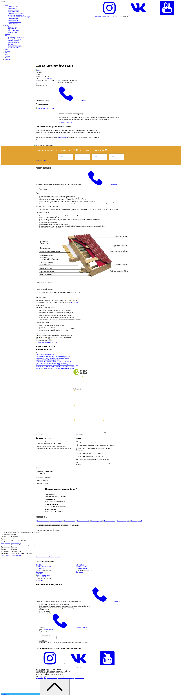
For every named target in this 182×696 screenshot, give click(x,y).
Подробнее (39, 572)
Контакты (8, 59)
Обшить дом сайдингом (16, 37)
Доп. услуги (74, 302)
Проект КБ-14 (82, 568)
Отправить (43, 640)
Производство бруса (15, 46)
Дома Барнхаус (13, 18)
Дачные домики (13, 10)
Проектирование (13, 47)
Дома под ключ (13, 6)
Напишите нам (6, 694)
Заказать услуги (7, 34)
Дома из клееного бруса (16, 15)
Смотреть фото (5, 543)
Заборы (10, 44)
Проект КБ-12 (41, 568)
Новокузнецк (99, 16)
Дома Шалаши (13, 20)
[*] (50, 665)
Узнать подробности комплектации (47, 342)
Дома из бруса (13, 8)
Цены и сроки (7, 50)
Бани (6, 25)
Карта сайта (39, 678)
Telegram (84, 627)
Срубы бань (12, 28)
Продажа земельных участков (53, 678)
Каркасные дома (13, 11)
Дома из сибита (13, 23)
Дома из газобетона (14, 22)
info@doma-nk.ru (49, 629)
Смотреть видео (16, 543)
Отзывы (7, 56)
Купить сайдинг (13, 40)
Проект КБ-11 (41, 577)
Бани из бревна (13, 32)
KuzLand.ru (63, 137)
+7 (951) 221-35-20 (110, 16)
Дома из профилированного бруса (19, 17)
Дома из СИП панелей (15, 13)
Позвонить (84, 100)
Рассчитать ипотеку (42, 160)
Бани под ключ (13, 27)
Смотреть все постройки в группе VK (48, 557)
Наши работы (7, 53)
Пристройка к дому (14, 39)
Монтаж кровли (13, 42)
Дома (6, 5)
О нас (6, 58)
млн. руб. (48, 78)
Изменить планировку (66, 122)
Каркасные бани (13, 30)
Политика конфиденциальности (73, 678)
